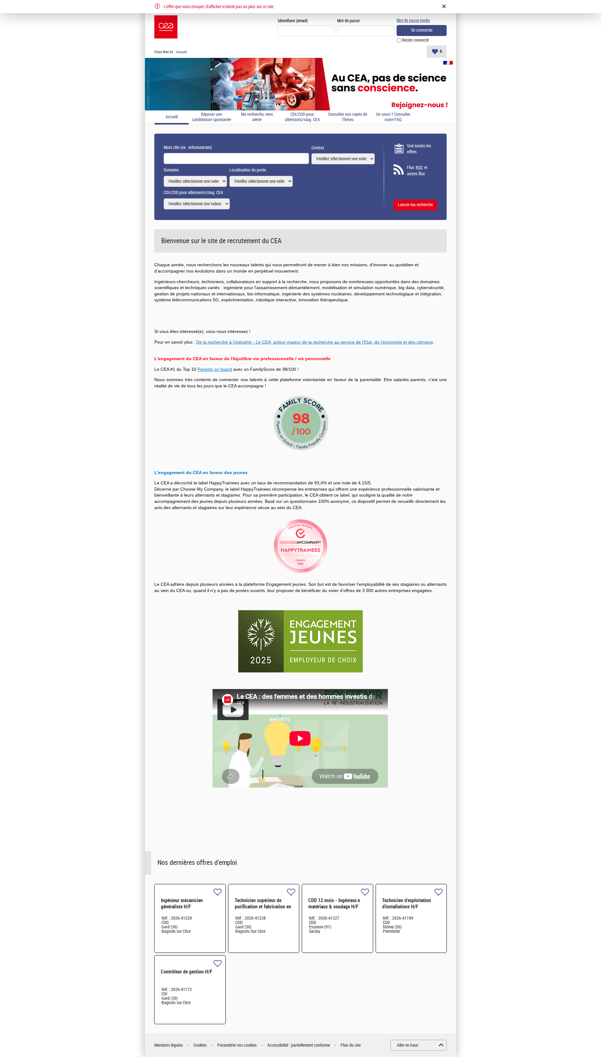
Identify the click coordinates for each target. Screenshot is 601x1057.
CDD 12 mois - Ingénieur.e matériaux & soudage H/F (334, 903)
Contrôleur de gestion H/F (186, 972)
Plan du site (351, 1045)
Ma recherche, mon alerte (257, 117)
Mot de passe (348, 20)
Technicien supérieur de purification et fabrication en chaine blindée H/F (263, 906)
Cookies (200, 1045)
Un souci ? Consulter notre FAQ (393, 117)
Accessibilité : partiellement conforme (298, 1045)
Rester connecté (415, 40)
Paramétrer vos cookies (237, 1045)
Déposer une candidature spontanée (211, 117)
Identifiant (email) (293, 20)
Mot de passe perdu (413, 20)
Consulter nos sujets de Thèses (347, 117)
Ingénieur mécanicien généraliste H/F (182, 903)
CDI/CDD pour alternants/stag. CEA (302, 117)
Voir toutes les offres (419, 149)
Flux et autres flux (417, 170)
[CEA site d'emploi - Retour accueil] (165, 26)
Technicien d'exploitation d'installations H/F (406, 903)
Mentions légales (168, 1045)
